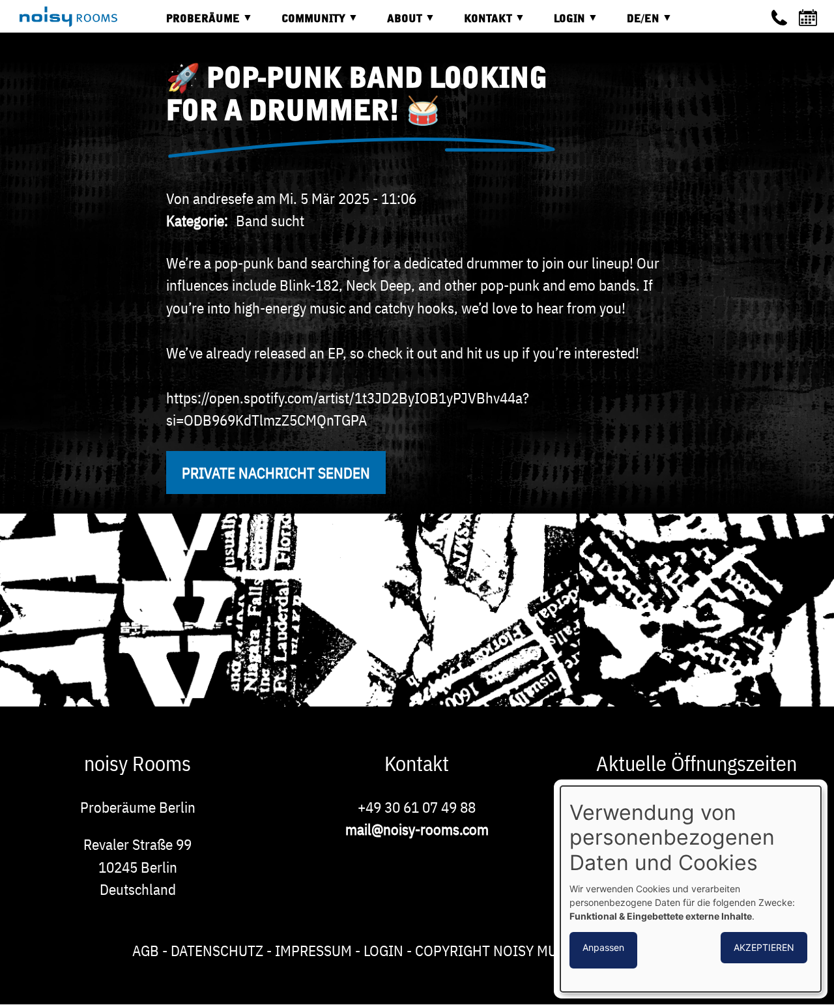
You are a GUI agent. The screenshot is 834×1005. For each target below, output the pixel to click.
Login (383, 950)
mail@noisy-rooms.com (417, 829)
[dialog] (690, 889)
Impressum (313, 950)
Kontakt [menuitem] (478, 24)
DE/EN (633, 24)
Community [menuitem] (303, 24)
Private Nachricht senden (276, 472)
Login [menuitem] (559, 24)
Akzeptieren (764, 947)
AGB (145, 950)
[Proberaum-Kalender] (810, 17)
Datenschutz (217, 950)
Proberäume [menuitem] (193, 24)
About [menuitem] (394, 24)
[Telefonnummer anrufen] (779, 17)
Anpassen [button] (603, 947)
